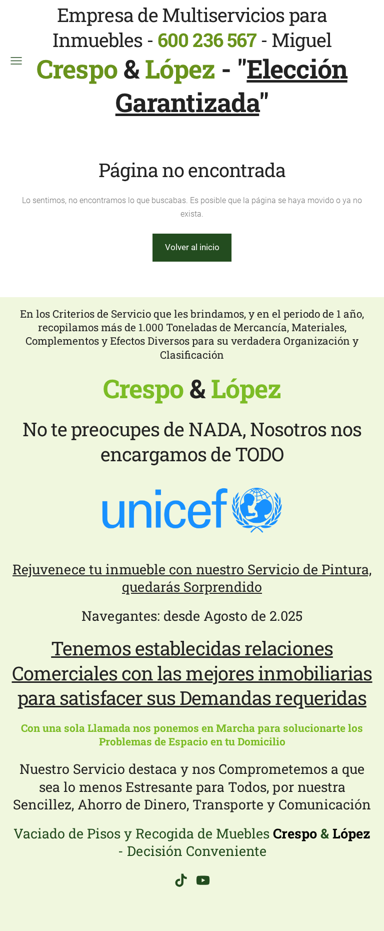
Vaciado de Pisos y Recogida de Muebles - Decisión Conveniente (192, 841)
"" (232, 85)
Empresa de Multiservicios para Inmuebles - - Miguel (184, 43)
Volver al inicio (192, 247)
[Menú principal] (16, 61)
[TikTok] (181, 880)
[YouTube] (203, 880)
